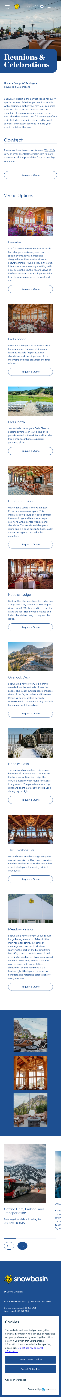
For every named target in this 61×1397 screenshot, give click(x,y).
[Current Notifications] (49, 6)
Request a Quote (31, 175)
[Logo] (17, 6)
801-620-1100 (23, 1311)
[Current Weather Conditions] (42, 6)
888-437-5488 (29, 1308)
